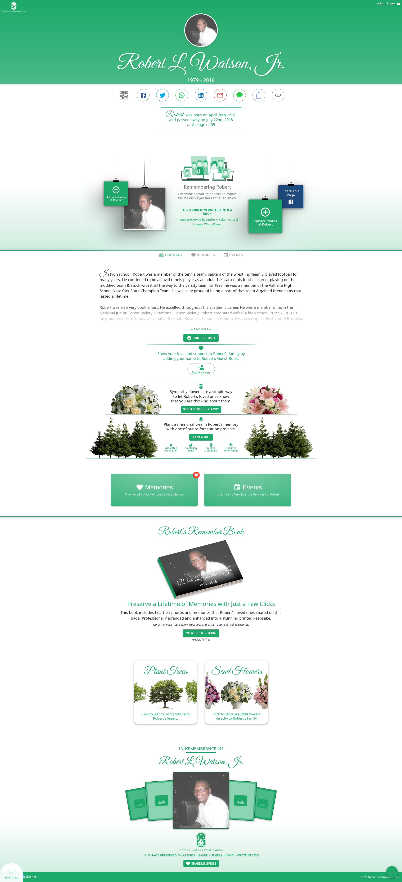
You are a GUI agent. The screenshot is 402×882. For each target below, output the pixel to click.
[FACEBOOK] (143, 95)
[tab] (170, 255)
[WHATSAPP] (181, 95)
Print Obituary (203, 338)
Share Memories (203, 863)
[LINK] (278, 95)
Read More (201, 329)
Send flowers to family (201, 409)
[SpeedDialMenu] (392, 872)
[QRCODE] (124, 95)
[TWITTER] (162, 95)
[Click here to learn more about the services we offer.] (201, 842)
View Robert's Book (201, 633)
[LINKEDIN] (201, 95)
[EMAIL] (220, 95)
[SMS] (239, 95)
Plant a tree (200, 437)
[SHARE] (259, 95)
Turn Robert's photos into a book (207, 212)
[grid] (201, 197)
